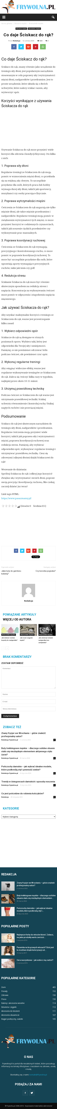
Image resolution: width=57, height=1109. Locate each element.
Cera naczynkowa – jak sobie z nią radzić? (35, 960)
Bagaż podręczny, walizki (12, 1019)
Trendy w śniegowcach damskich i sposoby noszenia (28, 781)
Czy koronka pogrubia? (46, 571)
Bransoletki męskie (34, 29)
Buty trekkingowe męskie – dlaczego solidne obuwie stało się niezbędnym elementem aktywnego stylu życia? (28, 751)
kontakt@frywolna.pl (38, 1074)
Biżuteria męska (21, 29)
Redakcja (16, 41)
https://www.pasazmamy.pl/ (16, 498)
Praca (3, 999)
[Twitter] (31, 1092)
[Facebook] (25, 1092)
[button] (53, 17)
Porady (4, 991)
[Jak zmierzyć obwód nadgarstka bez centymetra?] (47, 630)
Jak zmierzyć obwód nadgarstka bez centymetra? (45, 640)
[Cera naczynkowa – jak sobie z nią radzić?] (8, 963)
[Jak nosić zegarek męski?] (28, 630)
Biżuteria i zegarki (8, 1007)
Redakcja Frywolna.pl (9, 740)
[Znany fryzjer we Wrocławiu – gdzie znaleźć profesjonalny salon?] (8, 886)
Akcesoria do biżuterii (10, 1011)
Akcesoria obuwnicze (10, 1015)
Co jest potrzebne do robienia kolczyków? (22, 793)
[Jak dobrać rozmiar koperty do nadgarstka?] (10, 630)
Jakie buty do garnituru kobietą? (11, 572)
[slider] (9, 505)
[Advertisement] (28, 127)
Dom (3, 987)
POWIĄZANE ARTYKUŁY (19, 614)
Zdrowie (4, 995)
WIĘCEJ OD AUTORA (17, 619)
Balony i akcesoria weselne (13, 1003)
